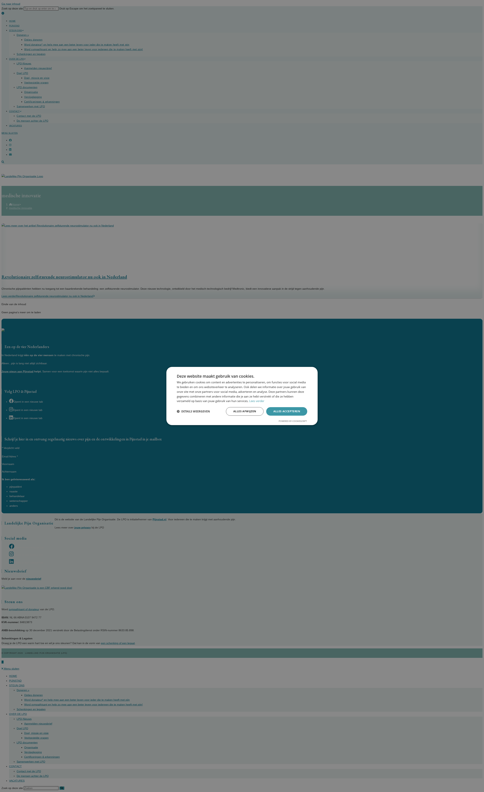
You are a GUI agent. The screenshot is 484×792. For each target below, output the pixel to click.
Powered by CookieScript (293, 421)
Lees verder (256, 401)
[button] (193, 411)
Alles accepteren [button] (286, 411)
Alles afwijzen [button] (244, 411)
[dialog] (242, 396)
